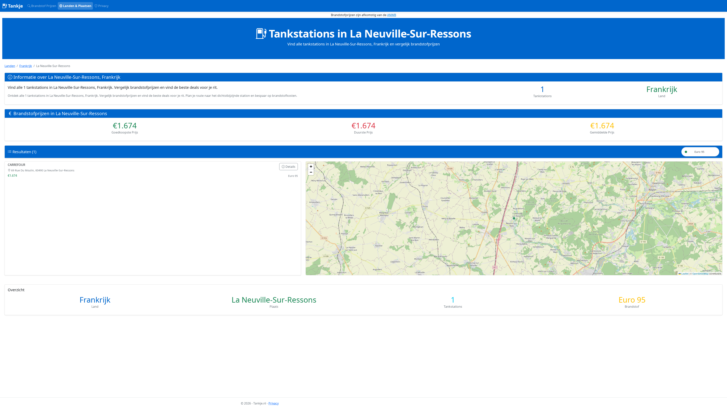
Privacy (103, 6)
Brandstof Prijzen (43, 6)
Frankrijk (25, 66)
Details (290, 167)
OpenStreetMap (700, 273)
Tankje (15, 6)
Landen (10, 66)
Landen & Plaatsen (76, 6)
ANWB (391, 15)
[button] (311, 166)
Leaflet (684, 273)
